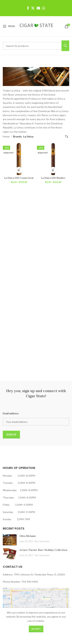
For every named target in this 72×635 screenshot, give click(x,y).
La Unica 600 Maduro (53, 177)
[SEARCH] (65, 45)
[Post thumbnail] (10, 539)
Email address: (11, 413)
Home (6, 136)
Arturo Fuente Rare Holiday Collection (43, 550)
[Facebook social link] (28, 8)
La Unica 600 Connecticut (19, 177)
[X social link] (33, 8)
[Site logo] (36, 26)
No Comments (42, 541)
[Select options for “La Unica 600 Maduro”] (53, 170)
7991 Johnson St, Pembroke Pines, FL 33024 (39, 574)
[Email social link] (38, 8)
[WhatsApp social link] (43, 8)
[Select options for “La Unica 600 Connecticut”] (19, 170)
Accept (36, 628)
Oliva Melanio (27, 536)
